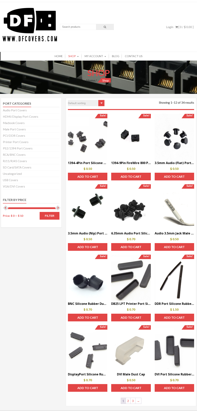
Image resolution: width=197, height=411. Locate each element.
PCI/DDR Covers (14, 135)
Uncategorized (12, 173)
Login (169, 27)
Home (59, 56)
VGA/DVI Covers (14, 186)
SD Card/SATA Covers (17, 167)
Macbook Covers (14, 123)
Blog (115, 56)
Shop (72, 56)
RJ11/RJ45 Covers (15, 161)
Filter (49, 215)
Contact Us (134, 56)
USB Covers (10, 180)
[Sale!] (131, 137)
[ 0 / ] (186, 27)
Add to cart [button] (87, 176)
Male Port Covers (14, 129)
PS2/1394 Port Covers (18, 148)
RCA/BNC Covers (14, 154)
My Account (94, 56)
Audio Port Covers (15, 110)
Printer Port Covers (15, 142)
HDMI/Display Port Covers (20, 116)
